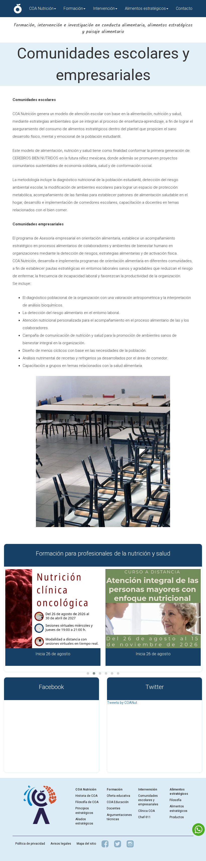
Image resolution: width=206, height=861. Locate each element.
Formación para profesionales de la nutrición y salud (103, 553)
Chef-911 (144, 817)
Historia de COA (86, 796)
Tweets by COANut (122, 703)
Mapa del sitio (86, 843)
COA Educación (118, 802)
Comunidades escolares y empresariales (148, 800)
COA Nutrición (41, 8)
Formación (73, 8)
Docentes (113, 808)
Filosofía (175, 800)
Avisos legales (60, 843)
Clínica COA (146, 811)
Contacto (184, 8)
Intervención (104, 8)
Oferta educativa (118, 796)
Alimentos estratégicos (145, 8)
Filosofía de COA (86, 802)
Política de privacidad (30, 843)
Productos (177, 817)
